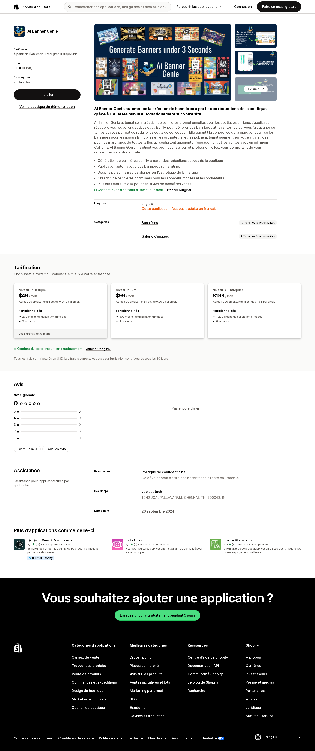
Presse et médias (260, 682)
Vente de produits (86, 674)
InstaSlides (134, 540)
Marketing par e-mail (147, 690)
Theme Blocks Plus (238, 540)
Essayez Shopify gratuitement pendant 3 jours (157, 615)
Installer (47, 94)
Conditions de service (76, 738)
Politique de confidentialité (164, 472)
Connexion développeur (33, 738)
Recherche (196, 690)
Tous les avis (56, 449)
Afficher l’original (179, 190)
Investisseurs (256, 674)
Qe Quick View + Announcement (51, 540)
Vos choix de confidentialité (194, 738)
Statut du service (259, 716)
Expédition (138, 707)
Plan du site (157, 738)
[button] (59, 550)
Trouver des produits (89, 665)
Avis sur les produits (146, 674)
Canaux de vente (85, 657)
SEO (133, 699)
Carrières (253, 665)
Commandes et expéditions (94, 682)
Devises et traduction (147, 716)
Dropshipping (141, 657)
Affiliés (251, 699)
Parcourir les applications (196, 6)
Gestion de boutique (88, 707)
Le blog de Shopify (203, 682)
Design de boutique (88, 690)
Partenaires (255, 690)
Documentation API (203, 665)
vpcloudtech (23, 82)
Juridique (253, 707)
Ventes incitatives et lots (150, 682)
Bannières (150, 223)
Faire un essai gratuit (279, 6)
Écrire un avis (27, 449)
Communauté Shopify (205, 674)
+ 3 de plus (255, 89)
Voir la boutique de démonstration (47, 106)
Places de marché (144, 665)
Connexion (243, 6)
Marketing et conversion (91, 699)
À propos (253, 657)
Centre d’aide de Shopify (208, 657)
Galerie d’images (155, 236)
